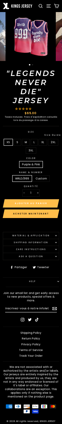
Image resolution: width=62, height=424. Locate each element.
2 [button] (33, 65)
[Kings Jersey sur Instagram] (22, 320)
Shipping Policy (30, 333)
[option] (31, 36)
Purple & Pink (31, 164)
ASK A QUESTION (31, 256)
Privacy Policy (31, 344)
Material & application (31, 235)
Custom (41, 178)
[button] (23, 109)
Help (32, 281)
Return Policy (31, 338)
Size (43, 133)
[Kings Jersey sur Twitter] (30, 320)
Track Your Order (31, 356)
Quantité (31, 186)
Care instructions (31, 249)
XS (8, 142)
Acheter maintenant (31, 213)
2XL (53, 142)
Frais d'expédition (35, 116)
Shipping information (31, 242)
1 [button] (30, 65)
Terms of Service (31, 350)
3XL (31, 150)
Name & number (31, 172)
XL (42, 142)
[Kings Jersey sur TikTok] (37, 320)
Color (31, 158)
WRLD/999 (22, 178)
